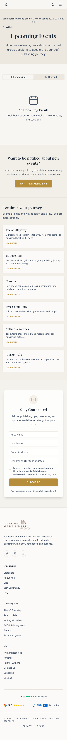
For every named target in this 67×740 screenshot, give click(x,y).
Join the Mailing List (33, 183)
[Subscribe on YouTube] (23, 553)
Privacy (27, 726)
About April (9, 577)
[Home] (7, 5)
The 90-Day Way (12, 610)
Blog (6, 582)
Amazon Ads (10, 615)
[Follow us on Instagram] (15, 553)
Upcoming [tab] (20, 77)
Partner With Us (12, 662)
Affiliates (8, 657)
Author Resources (13, 652)
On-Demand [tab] (50, 77)
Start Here (9, 572)
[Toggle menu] (60, 5)
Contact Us (9, 667)
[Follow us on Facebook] (7, 553)
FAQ (6, 592)
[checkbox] (10, 468)
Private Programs (12, 635)
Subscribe (33, 482)
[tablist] (33, 77)
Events (7, 630)
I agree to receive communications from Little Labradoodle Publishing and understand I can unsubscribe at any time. (35, 471)
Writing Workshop (13, 620)
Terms (40, 726)
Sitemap (8, 677)
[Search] (53, 5)
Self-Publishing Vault (14, 625)
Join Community (12, 587)
